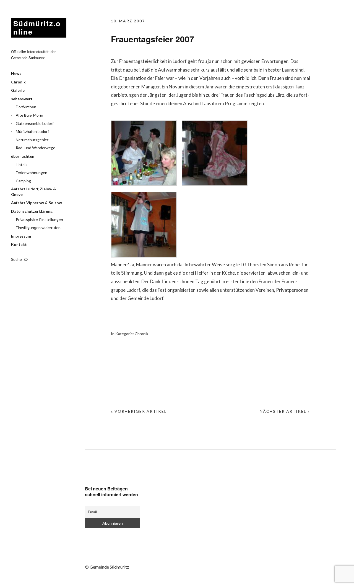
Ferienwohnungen (31, 172)
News (16, 73)
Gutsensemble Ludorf (35, 123)
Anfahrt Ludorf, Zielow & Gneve (33, 191)
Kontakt (19, 244)
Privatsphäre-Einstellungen (39, 219)
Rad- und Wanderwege (35, 147)
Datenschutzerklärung (32, 211)
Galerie (18, 90)
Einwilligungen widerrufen (38, 227)
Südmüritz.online (37, 27)
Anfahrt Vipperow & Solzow (36, 202)
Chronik (18, 82)
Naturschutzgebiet (32, 139)
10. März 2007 (128, 21)
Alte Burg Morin (29, 115)
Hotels (21, 164)
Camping (23, 180)
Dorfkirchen (26, 106)
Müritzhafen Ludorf (32, 131)
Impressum (21, 236)
